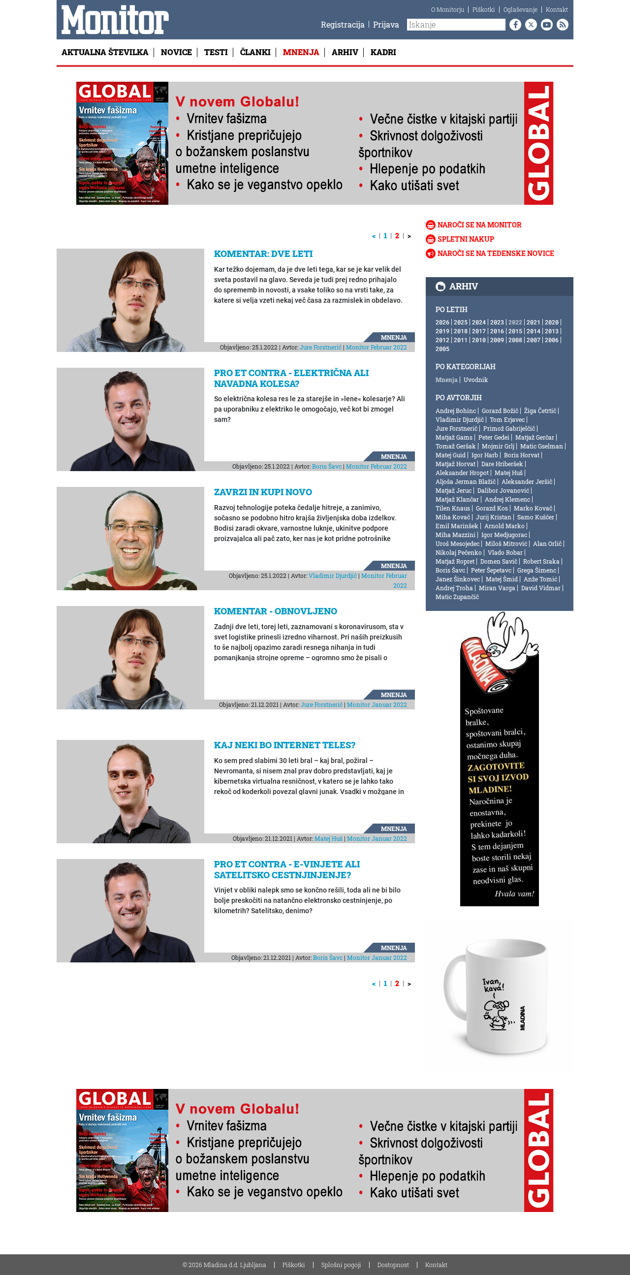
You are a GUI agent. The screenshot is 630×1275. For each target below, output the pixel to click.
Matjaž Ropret (455, 561)
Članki (255, 52)
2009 (497, 340)
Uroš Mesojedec (457, 543)
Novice (176, 52)
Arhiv (345, 52)
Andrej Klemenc (507, 499)
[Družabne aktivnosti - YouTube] (545, 25)
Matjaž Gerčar (534, 437)
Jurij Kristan (493, 517)
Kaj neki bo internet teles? (284, 745)
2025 (461, 322)
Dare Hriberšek (502, 464)
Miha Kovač (453, 517)
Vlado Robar (505, 552)
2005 (442, 348)
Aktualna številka (105, 52)
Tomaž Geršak (456, 446)
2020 (552, 322)
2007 (533, 340)
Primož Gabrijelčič (509, 428)
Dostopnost (393, 1265)
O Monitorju (447, 9)
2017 (479, 331)
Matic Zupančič (457, 597)
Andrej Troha (454, 588)
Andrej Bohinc (456, 410)
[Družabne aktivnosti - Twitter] (529, 25)
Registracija (343, 24)
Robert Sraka (541, 561)
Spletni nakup (466, 239)
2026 (442, 322)
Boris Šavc (327, 466)
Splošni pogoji (341, 1265)
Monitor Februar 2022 (376, 347)
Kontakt (557, 9)
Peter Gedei (493, 437)
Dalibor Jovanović (503, 490)
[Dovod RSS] (560, 25)
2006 (552, 340)
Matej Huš (329, 838)
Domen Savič (498, 561)
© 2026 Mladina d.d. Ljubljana (224, 1265)
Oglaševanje (520, 9)
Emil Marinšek (457, 526)
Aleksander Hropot (462, 473)
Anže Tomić (540, 579)
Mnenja (301, 52)
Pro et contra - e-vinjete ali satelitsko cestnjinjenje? (287, 869)
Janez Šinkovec (458, 579)
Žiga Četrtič (540, 410)
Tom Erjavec (507, 419)
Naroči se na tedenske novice (496, 253)
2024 (479, 322)
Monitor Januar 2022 (377, 704)
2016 (497, 331)
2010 (479, 340)
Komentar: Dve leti (263, 253)
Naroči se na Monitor (480, 224)
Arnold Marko (504, 526)
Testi (216, 52)
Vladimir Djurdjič (333, 575)
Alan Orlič (547, 543)
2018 (461, 331)
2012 (442, 340)
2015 (515, 331)
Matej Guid (451, 455)
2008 (515, 340)
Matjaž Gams (454, 437)
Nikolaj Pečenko (459, 552)
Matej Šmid (502, 579)
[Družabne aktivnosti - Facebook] (513, 25)
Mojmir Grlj (498, 446)
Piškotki (483, 9)
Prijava (386, 24)
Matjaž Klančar (457, 499)
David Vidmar (541, 588)
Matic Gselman (541, 446)
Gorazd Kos (492, 508)
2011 (461, 340)
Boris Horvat (521, 455)
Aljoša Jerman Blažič (466, 481)
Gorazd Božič (500, 410)
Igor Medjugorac (504, 535)
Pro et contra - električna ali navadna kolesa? (291, 378)
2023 (497, 322)
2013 (552, 331)
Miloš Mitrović (506, 543)
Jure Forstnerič (321, 347)
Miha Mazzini (455, 535)
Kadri (383, 52)
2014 (533, 331)
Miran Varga (497, 588)
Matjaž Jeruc (454, 490)
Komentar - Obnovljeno (275, 611)
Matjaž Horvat (455, 464)
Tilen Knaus (453, 508)
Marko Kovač (533, 508)
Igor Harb (485, 455)
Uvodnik (476, 379)
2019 (442, 331)
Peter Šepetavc (491, 570)
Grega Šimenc (536, 570)
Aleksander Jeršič (527, 481)
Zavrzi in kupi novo (263, 492)
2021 (533, 322)
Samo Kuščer (535, 517)
